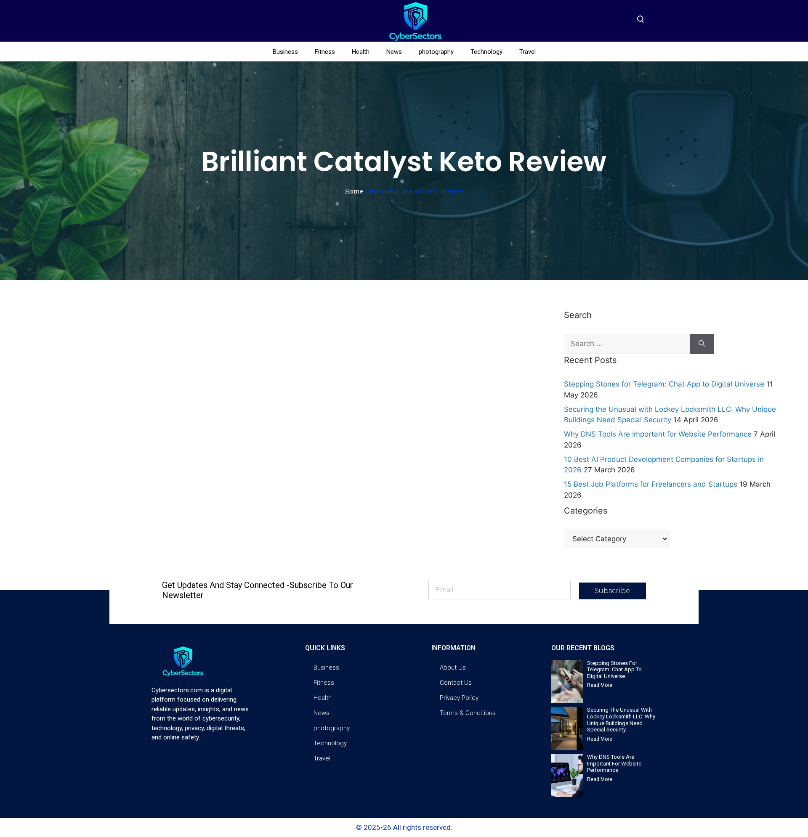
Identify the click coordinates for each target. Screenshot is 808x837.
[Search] (702, 344)
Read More (599, 685)
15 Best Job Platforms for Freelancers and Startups (650, 484)
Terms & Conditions (468, 713)
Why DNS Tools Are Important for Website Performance (658, 434)
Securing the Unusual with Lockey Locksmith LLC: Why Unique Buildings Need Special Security (621, 720)
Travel (527, 52)
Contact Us (456, 682)
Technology (486, 52)
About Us (453, 667)
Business (285, 52)
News (394, 52)
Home (354, 191)
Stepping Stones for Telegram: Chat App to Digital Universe (664, 384)
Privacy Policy (459, 698)
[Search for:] (627, 344)
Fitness (325, 52)
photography (436, 52)
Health (360, 52)
